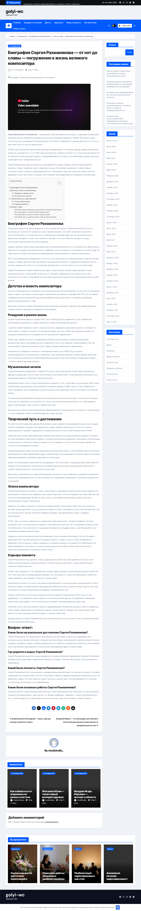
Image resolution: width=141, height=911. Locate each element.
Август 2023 (112, 287)
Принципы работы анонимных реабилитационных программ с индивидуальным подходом (120, 84)
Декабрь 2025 (112, 181)
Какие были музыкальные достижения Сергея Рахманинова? (40, 210)
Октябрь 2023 (112, 281)
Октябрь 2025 (112, 193)
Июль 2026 (111, 146)
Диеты (48, 22)
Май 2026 (111, 158)
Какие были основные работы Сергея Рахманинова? (37, 217)
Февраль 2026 (113, 176)
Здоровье (58, 22)
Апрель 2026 (112, 164)
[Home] (9, 25)
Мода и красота (74, 22)
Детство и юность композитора (23, 190)
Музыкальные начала (23, 196)
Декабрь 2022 (112, 293)
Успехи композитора (22, 201)
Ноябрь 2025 (112, 187)
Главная (17, 22)
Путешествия (90, 22)
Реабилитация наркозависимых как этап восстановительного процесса (120, 94)
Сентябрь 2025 (113, 199)
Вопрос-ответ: (17, 207)
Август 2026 (112, 141)
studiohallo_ (19, 70)
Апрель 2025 (112, 205)
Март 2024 (111, 252)
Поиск (112, 45)
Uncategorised (14, 46)
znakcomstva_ (19, 800)
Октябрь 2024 (112, 211)
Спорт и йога (19, 29)
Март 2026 (111, 170)
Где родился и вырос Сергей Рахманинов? (33, 212)
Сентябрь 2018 (113, 316)
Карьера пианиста (21, 204)
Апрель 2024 (112, 246)
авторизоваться (51, 822)
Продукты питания (33, 22)
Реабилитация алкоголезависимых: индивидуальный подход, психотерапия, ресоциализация (120, 120)
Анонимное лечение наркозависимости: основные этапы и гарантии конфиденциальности (119, 107)
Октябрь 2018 (112, 310)
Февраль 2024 (113, 257)
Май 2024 (111, 240)
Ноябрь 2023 (112, 275)
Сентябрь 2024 (113, 217)
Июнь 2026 (111, 152)
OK (118, 907)
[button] (134, 26)
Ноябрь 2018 (112, 304)
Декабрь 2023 (112, 269)
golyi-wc (14, 11)
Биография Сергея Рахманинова (24, 187)
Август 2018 (111, 322)
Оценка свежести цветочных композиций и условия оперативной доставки (118, 73)
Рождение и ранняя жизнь (24, 193)
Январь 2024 (112, 263)
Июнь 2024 (111, 234)
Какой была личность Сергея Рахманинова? (34, 215)
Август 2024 (112, 222)
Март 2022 (111, 298)
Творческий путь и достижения (23, 199)
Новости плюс (112, 362)
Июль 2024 (111, 228)
